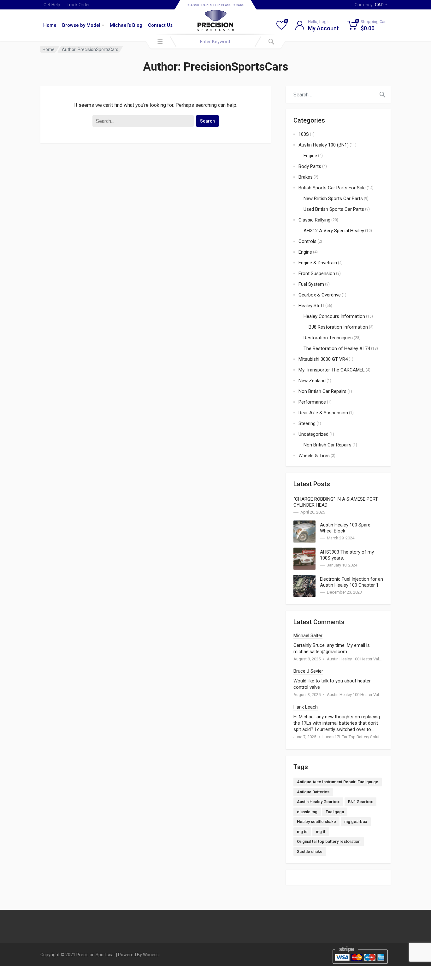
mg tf (321, 831)
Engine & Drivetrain (317, 263)
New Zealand (312, 380)
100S (303, 134)
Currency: (369, 4)
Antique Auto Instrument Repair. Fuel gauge (337, 781)
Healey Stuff (311, 305)
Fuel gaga (335, 811)
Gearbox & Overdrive (319, 295)
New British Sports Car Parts (333, 198)
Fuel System (311, 284)
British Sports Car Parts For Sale (332, 188)
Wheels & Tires (314, 455)
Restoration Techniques (328, 338)
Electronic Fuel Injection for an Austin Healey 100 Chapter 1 (351, 582)
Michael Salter (307, 635)
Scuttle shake (309, 851)
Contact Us (160, 25)
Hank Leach (305, 707)
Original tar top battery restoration (328, 841)
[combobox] (215, 42)
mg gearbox (355, 821)
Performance (312, 402)
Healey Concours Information (334, 316)
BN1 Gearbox (360, 801)
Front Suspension (316, 273)
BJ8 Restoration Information (338, 327)
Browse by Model (81, 25)
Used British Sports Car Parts (334, 209)
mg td (302, 831)
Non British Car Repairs (322, 391)
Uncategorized (313, 434)
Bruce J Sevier (308, 671)
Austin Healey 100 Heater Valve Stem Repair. (367, 659)
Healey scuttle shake (316, 821)
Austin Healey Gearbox (318, 801)
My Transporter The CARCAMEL (331, 370)
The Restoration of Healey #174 (337, 348)
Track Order (78, 4)
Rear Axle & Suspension (323, 413)
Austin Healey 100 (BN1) (323, 145)
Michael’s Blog (126, 25)
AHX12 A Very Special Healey (334, 230)
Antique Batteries (313, 792)
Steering (307, 423)
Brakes (305, 177)
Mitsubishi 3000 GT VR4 (323, 359)
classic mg (307, 811)
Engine (310, 155)
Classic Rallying (314, 220)
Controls (307, 241)
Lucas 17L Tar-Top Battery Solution (353, 736)
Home (49, 25)
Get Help (52, 4)
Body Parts (309, 166)
